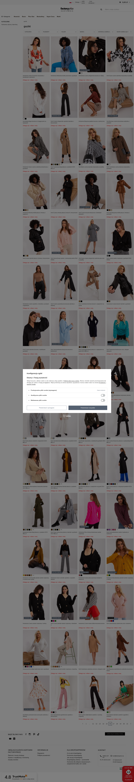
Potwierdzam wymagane (46, 408)
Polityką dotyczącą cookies (71, 381)
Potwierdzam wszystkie (88, 408)
